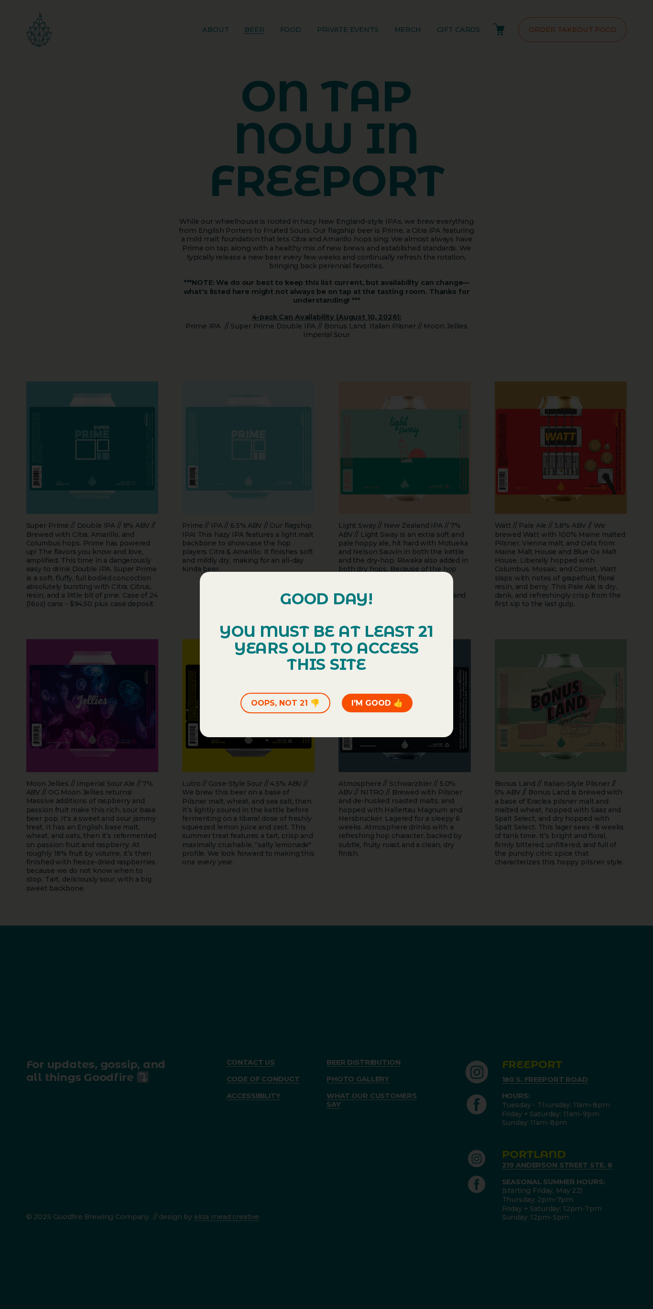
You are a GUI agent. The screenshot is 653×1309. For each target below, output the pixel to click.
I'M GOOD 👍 (377, 703)
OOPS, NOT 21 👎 (285, 703)
